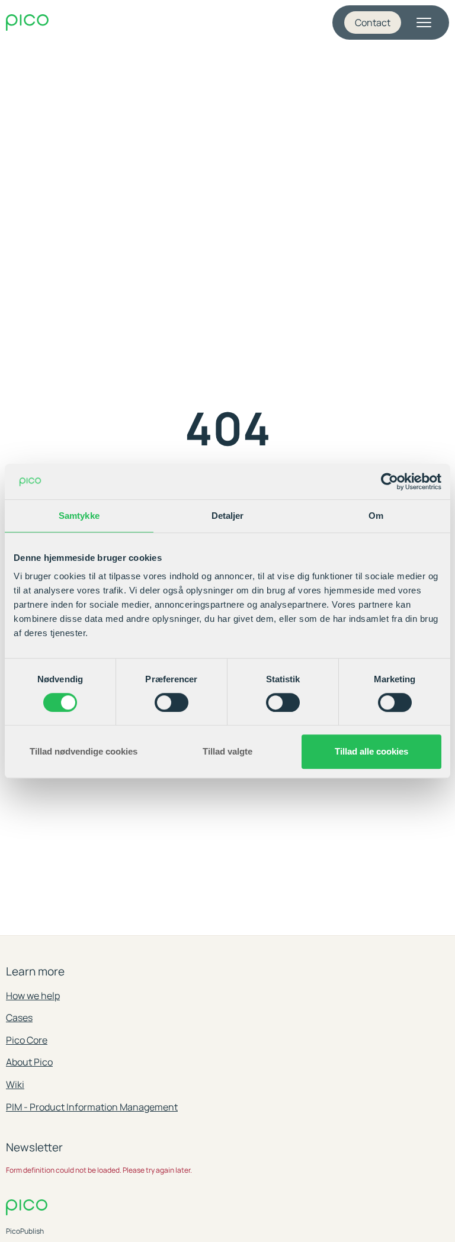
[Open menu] (423, 22)
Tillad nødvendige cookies (83, 751)
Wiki (15, 1084)
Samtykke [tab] (79, 516)
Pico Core (26, 1040)
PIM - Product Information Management (92, 1106)
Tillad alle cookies (371, 751)
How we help (33, 995)
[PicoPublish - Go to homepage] (27, 22)
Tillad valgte (227, 751)
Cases (19, 1017)
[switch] (171, 702)
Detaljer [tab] (228, 516)
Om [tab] (376, 516)
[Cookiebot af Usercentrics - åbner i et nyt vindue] (389, 481)
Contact (372, 22)
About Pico (29, 1061)
